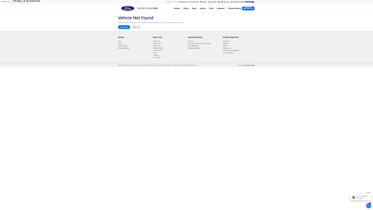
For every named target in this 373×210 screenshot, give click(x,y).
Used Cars (156, 46)
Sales (205, 2)
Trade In (156, 55)
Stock (194, 8)
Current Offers (158, 48)
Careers (225, 43)
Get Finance (157, 50)
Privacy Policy (228, 53)
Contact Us (227, 48)
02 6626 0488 (238, 2)
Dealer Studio (250, 65)
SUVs (120, 43)
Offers (185, 8)
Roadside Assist (194, 48)
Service (226, 2)
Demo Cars (157, 43)
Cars (119, 41)
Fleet (155, 53)
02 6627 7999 (216, 2)
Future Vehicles (123, 48)
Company (220, 8)
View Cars (136, 27)
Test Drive (156, 57)
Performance (123, 46)
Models (177, 8)
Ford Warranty (193, 46)
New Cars (156, 41)
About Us (226, 41)
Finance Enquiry (234, 8)
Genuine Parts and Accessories (199, 43)
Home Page (124, 27)
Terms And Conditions (231, 50)
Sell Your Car (248, 8)
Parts (211, 8)
